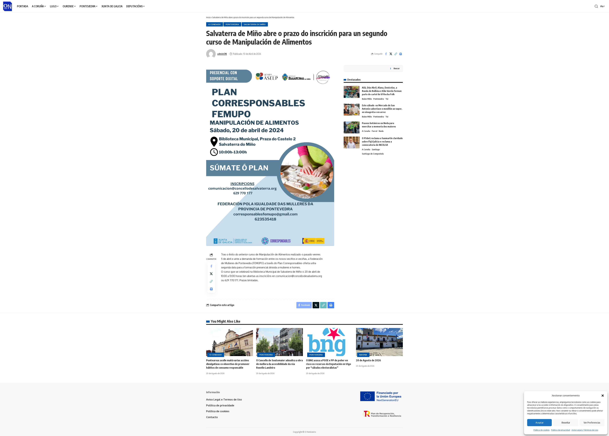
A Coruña (366, 131)
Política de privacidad (560, 430)
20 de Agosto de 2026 (368, 360)
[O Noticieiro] (7, 6)
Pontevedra (232, 24)
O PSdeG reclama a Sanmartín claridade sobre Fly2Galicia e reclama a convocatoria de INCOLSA (382, 141)
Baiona (363, 355)
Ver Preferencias (592, 422)
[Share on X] (391, 53)
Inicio (208, 17)
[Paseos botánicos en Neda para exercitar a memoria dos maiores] (352, 127)
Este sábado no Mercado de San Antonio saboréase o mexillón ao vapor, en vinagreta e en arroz (382, 108)
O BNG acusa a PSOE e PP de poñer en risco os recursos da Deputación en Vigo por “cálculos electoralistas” (328, 364)
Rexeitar (566, 422)
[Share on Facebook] (386, 53)
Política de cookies (542, 430)
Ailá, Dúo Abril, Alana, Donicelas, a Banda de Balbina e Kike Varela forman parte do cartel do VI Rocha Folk (382, 91)
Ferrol (374, 131)
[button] (602, 395)
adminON (222, 53)
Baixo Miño (367, 99)
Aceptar (540, 422)
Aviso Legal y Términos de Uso (585, 430)
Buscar (397, 68)
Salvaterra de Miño (255, 24)
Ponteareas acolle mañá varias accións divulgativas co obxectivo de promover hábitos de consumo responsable (227, 364)
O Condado (214, 24)
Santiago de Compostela (373, 153)
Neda (381, 131)
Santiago (376, 149)
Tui (386, 99)
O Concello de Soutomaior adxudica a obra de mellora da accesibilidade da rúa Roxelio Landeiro (279, 364)
